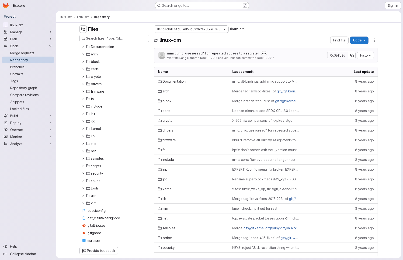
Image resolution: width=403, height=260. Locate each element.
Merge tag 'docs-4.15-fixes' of (265, 238)
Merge (265, 228)
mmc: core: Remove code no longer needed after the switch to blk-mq (265, 160)
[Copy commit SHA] (352, 55)
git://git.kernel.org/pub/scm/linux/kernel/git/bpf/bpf (283, 228)
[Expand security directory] (83, 173)
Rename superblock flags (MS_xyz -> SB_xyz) (265, 179)
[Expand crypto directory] (83, 76)
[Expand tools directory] (83, 188)
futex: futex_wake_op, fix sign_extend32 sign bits (265, 189)
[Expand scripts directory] (83, 166)
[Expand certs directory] (83, 69)
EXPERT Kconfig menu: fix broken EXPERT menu (265, 169)
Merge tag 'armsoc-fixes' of (265, 91)
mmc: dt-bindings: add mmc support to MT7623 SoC (265, 81)
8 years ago (364, 81)
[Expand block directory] (83, 61)
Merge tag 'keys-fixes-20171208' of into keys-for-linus (265, 199)
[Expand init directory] (83, 114)
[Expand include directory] (83, 106)
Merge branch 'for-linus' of (265, 101)
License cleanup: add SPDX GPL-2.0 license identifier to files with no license (265, 111)
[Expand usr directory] (83, 196)
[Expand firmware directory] (83, 91)
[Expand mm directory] (83, 143)
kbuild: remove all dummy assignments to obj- (265, 140)
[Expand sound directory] (83, 181)
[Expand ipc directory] (83, 121)
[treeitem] (114, 47)
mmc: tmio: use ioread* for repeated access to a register (213, 53)
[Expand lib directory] (83, 136)
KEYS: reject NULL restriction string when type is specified (265, 248)
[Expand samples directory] (83, 158)
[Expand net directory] (83, 151)
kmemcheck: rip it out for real (254, 208)
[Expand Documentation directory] (83, 47)
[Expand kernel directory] (83, 129)
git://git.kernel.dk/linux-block (297, 101)
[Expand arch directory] (83, 54)
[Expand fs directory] (83, 99)
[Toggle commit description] (264, 53)
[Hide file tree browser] (83, 29)
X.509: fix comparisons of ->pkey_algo (262, 120)
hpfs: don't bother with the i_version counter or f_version (265, 150)
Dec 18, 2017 (208, 58)
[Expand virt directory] (83, 203)
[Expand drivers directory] (83, 84)
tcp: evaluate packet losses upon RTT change (265, 218)
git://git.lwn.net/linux (296, 238)
